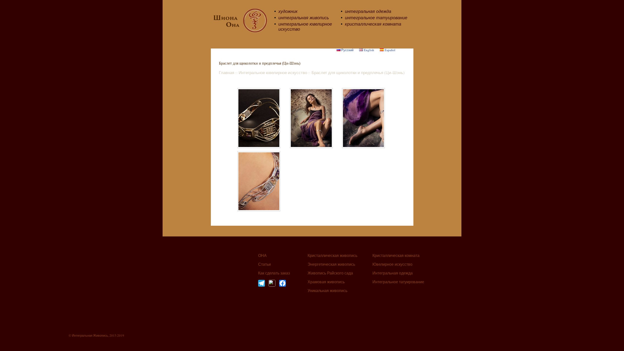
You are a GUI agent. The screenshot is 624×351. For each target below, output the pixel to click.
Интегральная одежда (392, 273)
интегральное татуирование (376, 17)
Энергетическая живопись (331, 264)
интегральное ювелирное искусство (305, 26)
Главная (226, 72)
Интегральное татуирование (398, 282)
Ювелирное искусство (392, 264)
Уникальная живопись (327, 291)
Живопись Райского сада (330, 273)
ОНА (262, 256)
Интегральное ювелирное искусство (273, 72)
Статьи (264, 264)
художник (288, 11)
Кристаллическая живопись (332, 256)
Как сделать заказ (274, 273)
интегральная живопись (303, 17)
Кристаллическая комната (395, 256)
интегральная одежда (368, 11)
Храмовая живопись (326, 282)
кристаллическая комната (373, 24)
